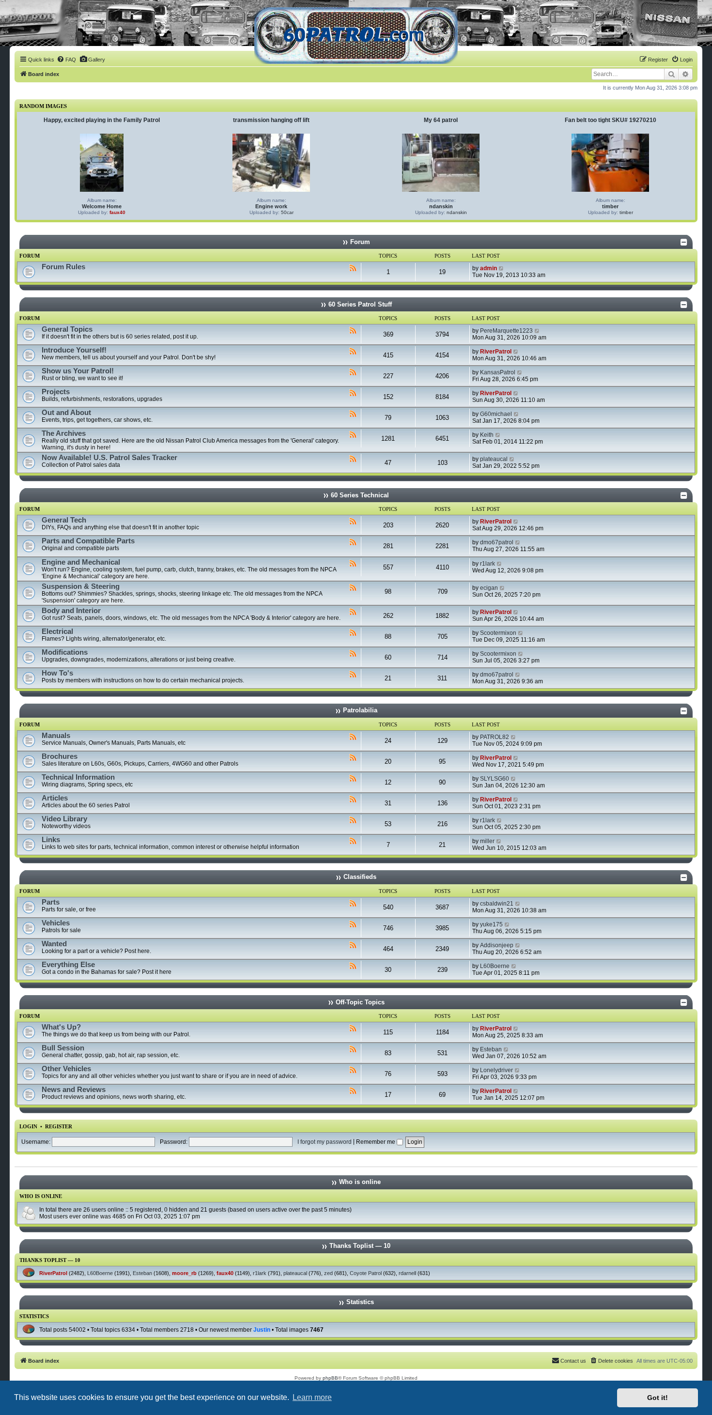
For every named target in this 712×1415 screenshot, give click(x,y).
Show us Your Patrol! (78, 371)
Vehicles (56, 923)
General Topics (67, 329)
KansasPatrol (497, 372)
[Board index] (356, 35)
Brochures (59, 756)
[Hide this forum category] (684, 242)
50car (287, 212)
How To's (57, 673)
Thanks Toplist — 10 (49, 1260)
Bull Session (63, 1048)
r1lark (487, 563)
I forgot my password (324, 1141)
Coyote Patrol (366, 1273)
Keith (487, 434)
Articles (55, 798)
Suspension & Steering (81, 586)
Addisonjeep (496, 945)
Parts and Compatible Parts (88, 541)
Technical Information (78, 777)
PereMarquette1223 (506, 330)
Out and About (66, 412)
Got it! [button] (657, 1397)
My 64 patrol (441, 120)
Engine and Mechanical (81, 562)
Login (28, 1126)
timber (610, 206)
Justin (261, 1329)
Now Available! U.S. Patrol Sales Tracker (109, 457)
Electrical (57, 631)
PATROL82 (494, 737)
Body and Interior (71, 611)
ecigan (489, 587)
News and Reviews (74, 1089)
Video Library (64, 819)
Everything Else (68, 965)
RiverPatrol (495, 351)
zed (328, 1273)
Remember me (376, 1141)
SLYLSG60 (494, 778)
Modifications (65, 652)
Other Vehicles (66, 1069)
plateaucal (494, 459)
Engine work (271, 206)
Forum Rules (63, 267)
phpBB (330, 1378)
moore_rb (184, 1273)
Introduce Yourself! (74, 350)
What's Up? (61, 1027)
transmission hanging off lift (271, 120)
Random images (43, 106)
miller (487, 841)
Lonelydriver (496, 1070)
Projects (56, 392)
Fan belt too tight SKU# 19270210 (610, 120)
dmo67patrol (496, 542)
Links (51, 840)
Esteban (491, 1049)
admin (488, 268)
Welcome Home (102, 206)
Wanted (54, 944)
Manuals (56, 735)
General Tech (64, 520)
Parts (51, 902)
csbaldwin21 (496, 903)
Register (58, 1126)
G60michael (496, 414)
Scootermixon (498, 633)
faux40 (117, 212)
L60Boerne (495, 966)
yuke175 (491, 924)
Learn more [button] (312, 1397)
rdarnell (407, 1273)
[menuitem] (66, 59)
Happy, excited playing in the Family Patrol (102, 120)
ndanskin (441, 206)
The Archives (64, 433)
